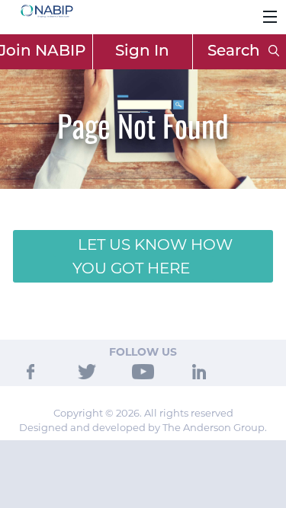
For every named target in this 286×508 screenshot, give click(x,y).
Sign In (142, 51)
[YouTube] (143, 370)
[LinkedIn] (199, 370)
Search (235, 51)
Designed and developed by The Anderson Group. (143, 427)
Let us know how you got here (152, 255)
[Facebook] (31, 370)
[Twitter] (87, 370)
